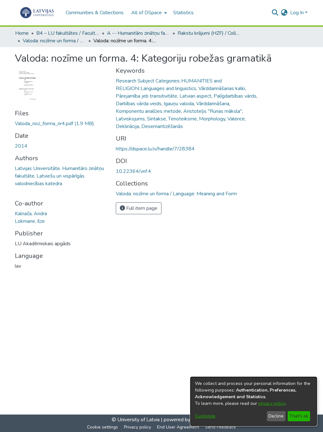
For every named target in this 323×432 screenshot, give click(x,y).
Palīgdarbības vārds (235, 96)
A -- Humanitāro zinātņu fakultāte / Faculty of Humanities (138, 33)
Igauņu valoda (179, 103)
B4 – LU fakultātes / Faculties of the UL (67, 33)
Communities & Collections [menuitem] (95, 12)
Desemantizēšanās (162, 126)
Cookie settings (102, 427)
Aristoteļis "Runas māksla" (212, 111)
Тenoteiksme (182, 118)
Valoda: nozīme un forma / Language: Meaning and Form (54, 40)
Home (22, 33)
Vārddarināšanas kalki (221, 88)
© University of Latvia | (137, 419)
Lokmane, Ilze (30, 221)
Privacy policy (137, 427)
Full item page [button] (141, 208)
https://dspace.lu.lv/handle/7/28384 (155, 148)
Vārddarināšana (212, 103)
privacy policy (271, 403)
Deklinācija (127, 126)
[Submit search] (275, 12)
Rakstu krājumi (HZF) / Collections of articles (209, 33)
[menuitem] (148, 12)
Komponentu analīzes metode (148, 111)
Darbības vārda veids (139, 103)
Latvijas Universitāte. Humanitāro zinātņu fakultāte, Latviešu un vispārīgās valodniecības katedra (59, 176)
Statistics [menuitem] (183, 12)
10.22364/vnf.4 (133, 171)
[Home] (37, 13)
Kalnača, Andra (31, 213)
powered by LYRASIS (186, 419)
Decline (276, 416)
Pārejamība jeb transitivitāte (146, 96)
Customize (205, 416)
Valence (236, 118)
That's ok (298, 416)
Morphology (212, 118)
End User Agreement (178, 427)
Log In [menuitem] (297, 12)
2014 (21, 146)
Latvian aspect (195, 96)
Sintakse (156, 118)
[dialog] (254, 401)
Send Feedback (220, 427)
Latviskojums (130, 118)
